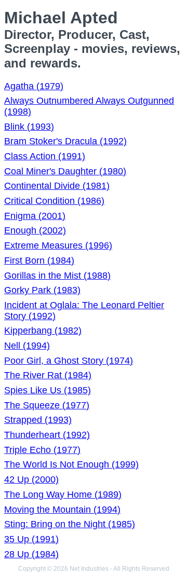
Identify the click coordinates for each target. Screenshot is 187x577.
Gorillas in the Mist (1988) (57, 275)
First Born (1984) (39, 260)
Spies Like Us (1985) (47, 390)
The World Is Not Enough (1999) (71, 464)
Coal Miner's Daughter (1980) (65, 171)
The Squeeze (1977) (46, 405)
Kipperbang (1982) (43, 330)
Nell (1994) (27, 345)
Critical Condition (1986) (54, 201)
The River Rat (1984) (47, 375)
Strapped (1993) (38, 420)
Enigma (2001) (34, 216)
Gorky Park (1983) (42, 290)
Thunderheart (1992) (47, 435)
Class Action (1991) (44, 156)
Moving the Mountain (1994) (62, 509)
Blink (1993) (29, 126)
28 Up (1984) (31, 554)
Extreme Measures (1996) (58, 245)
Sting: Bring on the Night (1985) (69, 524)
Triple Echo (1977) (42, 450)
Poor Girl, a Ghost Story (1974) (68, 360)
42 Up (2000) (31, 479)
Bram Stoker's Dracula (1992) (65, 141)
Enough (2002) (35, 230)
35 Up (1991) (31, 539)
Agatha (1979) (33, 86)
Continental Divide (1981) (57, 186)
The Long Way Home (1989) (63, 494)
